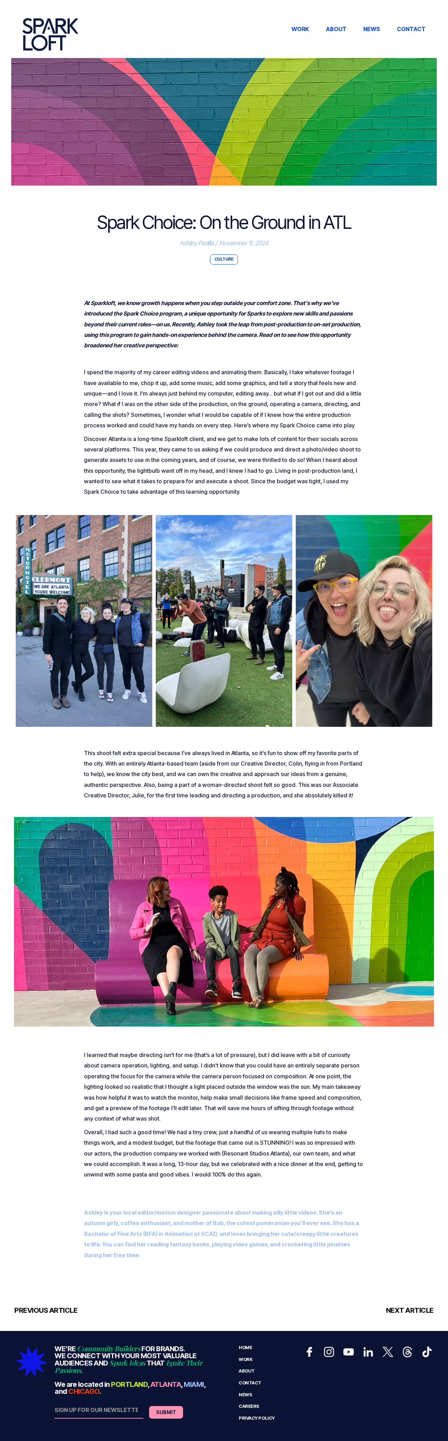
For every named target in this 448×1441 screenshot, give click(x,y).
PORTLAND (129, 1384)
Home (245, 1347)
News (245, 1394)
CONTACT (411, 29)
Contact (250, 1382)
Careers (249, 1406)
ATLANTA (165, 1384)
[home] (50, 29)
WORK (300, 29)
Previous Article (45, 1310)
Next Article (410, 1310)
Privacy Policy (256, 1418)
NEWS (371, 29)
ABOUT (336, 29)
